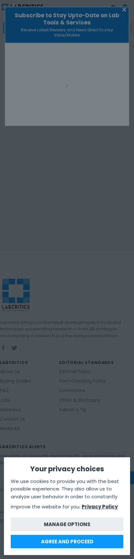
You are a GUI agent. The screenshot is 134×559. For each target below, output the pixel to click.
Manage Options (67, 524)
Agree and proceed (67, 541)
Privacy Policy (100, 506)
